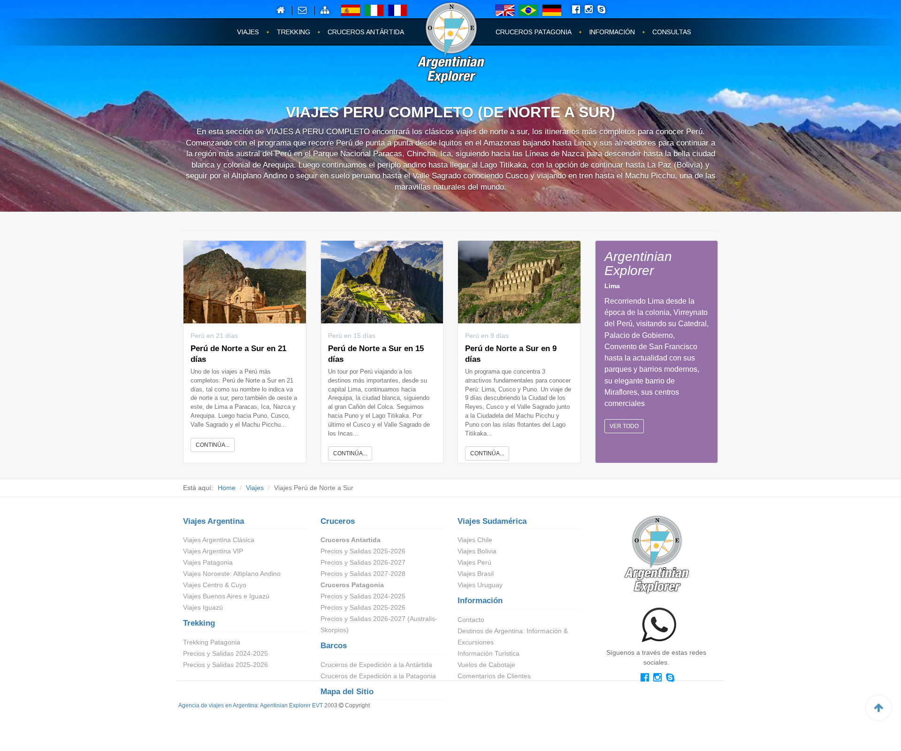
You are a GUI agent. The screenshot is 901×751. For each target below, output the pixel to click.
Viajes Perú (474, 562)
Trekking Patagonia (211, 642)
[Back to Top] (878, 708)
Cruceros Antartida (351, 540)
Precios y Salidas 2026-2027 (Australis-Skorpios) (379, 624)
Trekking (199, 623)
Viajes (255, 487)
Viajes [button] (248, 32)
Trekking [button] (293, 32)
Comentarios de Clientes (494, 676)
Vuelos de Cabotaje (486, 664)
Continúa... (212, 445)
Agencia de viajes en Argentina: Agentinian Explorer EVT (250, 705)
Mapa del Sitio (347, 691)
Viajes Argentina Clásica (218, 540)
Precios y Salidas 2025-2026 (225, 664)
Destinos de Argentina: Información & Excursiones (513, 636)
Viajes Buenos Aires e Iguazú (226, 596)
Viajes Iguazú (203, 607)
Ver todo (624, 426)
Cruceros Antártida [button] (366, 32)
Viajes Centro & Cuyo (214, 585)
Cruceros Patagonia (352, 585)
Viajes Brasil (476, 573)
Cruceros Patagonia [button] (534, 32)
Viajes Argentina (213, 521)
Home (227, 487)
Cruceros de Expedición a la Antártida (376, 664)
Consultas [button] (671, 32)
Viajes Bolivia (477, 551)
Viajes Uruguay (480, 585)
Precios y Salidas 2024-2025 (225, 653)
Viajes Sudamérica (492, 521)
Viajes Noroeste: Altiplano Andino (232, 573)
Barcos (334, 645)
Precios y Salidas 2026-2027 (363, 562)
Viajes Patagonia (208, 562)
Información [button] (612, 32)
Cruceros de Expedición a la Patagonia (378, 676)
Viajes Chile (475, 540)
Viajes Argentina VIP (213, 551)
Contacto (471, 619)
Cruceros (338, 521)
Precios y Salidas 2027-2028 (363, 573)
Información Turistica (488, 653)
